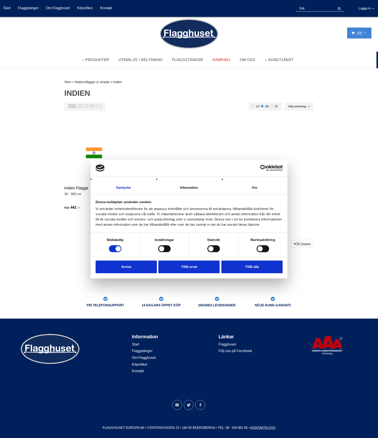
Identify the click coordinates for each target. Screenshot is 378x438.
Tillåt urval (189, 267)
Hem (67, 82)
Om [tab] (254, 188)
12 (257, 106)
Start (6, 8)
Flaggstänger (28, 8)
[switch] (164, 248)
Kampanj (222, 60)
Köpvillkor (85, 8)
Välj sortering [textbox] (297, 106)
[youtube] (177, 405)
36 (267, 106)
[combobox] (299, 106)
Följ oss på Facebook (235, 351)
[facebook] (200, 405)
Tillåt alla (252, 267)
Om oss (247, 60)
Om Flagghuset (58, 8)
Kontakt (106, 8)
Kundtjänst (281, 60)
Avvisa (126, 267)
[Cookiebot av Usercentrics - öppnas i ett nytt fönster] (263, 168)
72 (276, 106)
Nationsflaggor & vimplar (93, 82)
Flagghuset (227, 344)
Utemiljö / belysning (141, 60)
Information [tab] (189, 188)
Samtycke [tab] (123, 188)
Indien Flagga (76, 188)
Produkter (97, 60)
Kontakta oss (262, 427)
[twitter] (189, 405)
